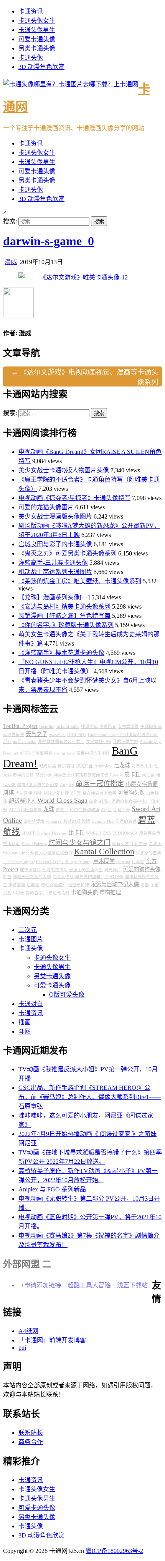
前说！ (62, 810)
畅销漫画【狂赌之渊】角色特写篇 (64, 615)
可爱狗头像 (131, 793)
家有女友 (120, 844)
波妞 (86, 821)
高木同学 (104, 861)
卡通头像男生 (36, 30)
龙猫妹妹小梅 (98, 742)
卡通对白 (30, 1004)
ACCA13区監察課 (36, 753)
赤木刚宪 (57, 735)
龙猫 (144, 885)
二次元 (27, 930)
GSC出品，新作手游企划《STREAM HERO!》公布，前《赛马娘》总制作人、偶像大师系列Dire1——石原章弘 (89, 1096)
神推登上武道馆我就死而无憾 (81, 775)
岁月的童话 (126, 821)
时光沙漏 (47, 766)
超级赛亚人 (22, 801)
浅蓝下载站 (132, 1285)
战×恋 (106, 810)
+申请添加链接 (41, 1285)
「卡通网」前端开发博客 (52, 1340)
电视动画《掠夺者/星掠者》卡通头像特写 (74, 498)
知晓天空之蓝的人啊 (32, 877)
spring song (64, 753)
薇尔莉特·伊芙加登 (75, 766)
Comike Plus (103, 821)
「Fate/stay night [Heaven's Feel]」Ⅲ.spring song (47, 862)
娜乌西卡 (121, 810)
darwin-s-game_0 (48, 241)
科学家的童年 (148, 853)
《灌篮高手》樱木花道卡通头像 (61, 652)
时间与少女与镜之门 (79, 843)
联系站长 (30, 1432)
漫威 (11, 262)
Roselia (116, 775)
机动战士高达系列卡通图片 (55, 572)
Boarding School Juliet (59, 726)
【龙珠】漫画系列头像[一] (54, 597)
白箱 (93, 801)
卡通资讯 (30, 11)
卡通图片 (30, 939)
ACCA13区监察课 (25, 810)
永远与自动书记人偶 (115, 884)
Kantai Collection (104, 851)
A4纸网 (28, 1331)
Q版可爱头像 (66, 994)
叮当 (7, 877)
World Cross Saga (62, 800)
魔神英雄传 (149, 833)
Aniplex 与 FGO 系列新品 (52, 1189)
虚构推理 (110, 892)
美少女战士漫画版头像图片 (55, 516)
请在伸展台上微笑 (99, 793)
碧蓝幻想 (71, 821)
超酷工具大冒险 (89, 1285)
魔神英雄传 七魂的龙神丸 (44, 870)
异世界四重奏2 (89, 877)
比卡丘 (76, 833)
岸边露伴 (23, 793)
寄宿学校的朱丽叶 (93, 753)
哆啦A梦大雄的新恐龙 (37, 785)
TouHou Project (20, 726)
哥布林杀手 (142, 766)
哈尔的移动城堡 (84, 810)
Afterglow (103, 766)
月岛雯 (138, 862)
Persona (123, 862)
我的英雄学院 (125, 742)
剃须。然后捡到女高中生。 (124, 801)
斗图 (24, 1031)
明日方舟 (138, 844)
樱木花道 (11, 844)
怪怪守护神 (78, 885)
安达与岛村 (58, 893)
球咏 (38, 793)
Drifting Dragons (51, 833)
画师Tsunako (24, 742)
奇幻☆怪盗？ (53, 885)
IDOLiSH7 (76, 735)
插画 (24, 1022)
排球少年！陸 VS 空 (62, 793)
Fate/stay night (16, 853)
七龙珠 (122, 765)
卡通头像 (30, 57)
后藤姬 (33, 885)
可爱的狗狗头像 (141, 869)
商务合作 (30, 1442)
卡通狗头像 (84, 892)
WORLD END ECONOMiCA (112, 833)
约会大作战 (63, 877)
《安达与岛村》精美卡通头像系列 (64, 606)
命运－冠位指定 (100, 784)
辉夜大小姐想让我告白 (51, 853)
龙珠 (48, 809)
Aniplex (67, 785)
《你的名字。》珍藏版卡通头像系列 (66, 625)
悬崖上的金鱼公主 (86, 870)
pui (22, 1347)
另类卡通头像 (36, 48)
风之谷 (148, 775)
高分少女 (43, 775)
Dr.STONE (114, 877)
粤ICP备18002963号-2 (114, 1551)
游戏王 (155, 844)
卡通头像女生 (36, 20)
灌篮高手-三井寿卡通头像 (53, 562)
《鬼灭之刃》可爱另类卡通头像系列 (67, 553)
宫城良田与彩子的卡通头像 (55, 544)
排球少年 (89, 726)
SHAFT (28, 833)
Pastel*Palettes (34, 844)
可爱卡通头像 (36, 39)
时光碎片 (112, 870)
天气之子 (36, 734)
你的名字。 (36, 893)
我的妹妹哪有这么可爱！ (61, 742)
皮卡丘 (132, 774)
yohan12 (54, 821)
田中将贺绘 (34, 821)
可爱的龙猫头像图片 (46, 507)
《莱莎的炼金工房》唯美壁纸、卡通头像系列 (79, 581)
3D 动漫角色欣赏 (41, 67)
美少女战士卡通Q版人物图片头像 (63, 470)
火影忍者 (107, 726)
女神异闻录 (128, 726)
